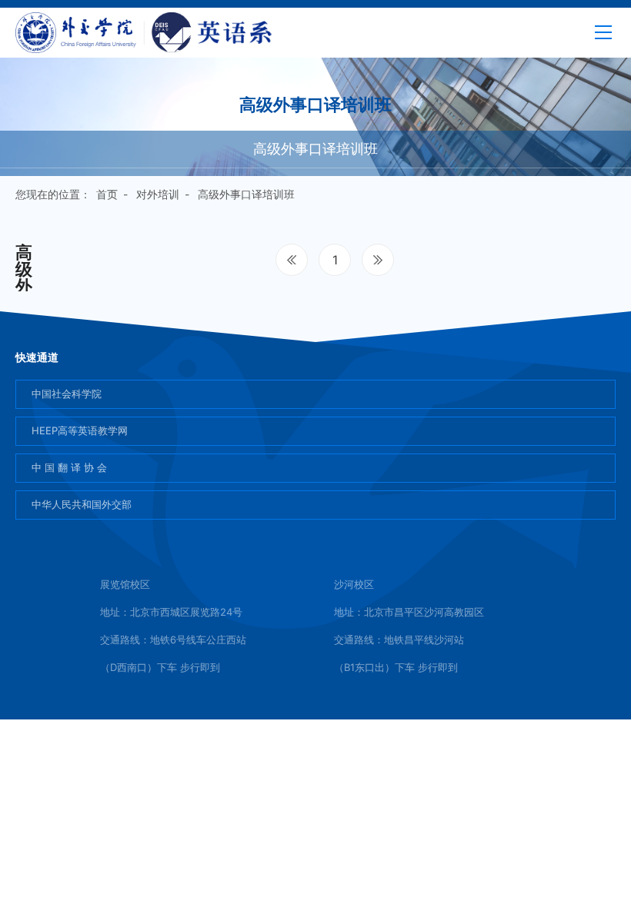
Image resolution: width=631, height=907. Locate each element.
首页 (107, 194)
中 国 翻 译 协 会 (69, 467)
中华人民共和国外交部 (82, 504)
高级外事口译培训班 (315, 149)
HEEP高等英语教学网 (80, 430)
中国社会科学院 (67, 393)
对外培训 (157, 194)
